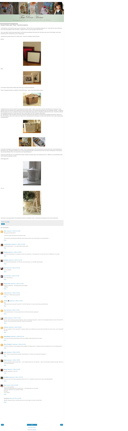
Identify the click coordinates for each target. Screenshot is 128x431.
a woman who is (7, 244)
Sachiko (6, 300)
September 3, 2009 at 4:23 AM (12, 275)
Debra (5, 360)
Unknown (6, 327)
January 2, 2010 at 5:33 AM (12, 385)
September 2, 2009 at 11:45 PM (15, 260)
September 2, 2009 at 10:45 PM (14, 252)
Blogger (34, 429)
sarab (5, 292)
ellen (5, 267)
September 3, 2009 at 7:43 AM (14, 317)
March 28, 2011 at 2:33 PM (15, 398)
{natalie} (6, 252)
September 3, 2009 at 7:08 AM (16, 300)
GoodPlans (6, 377)
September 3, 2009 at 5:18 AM (17, 283)
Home (32, 424)
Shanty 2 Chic (7, 283)
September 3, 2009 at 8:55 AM (15, 327)
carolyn (5, 317)
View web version (32, 427)
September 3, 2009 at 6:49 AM (13, 292)
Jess (5, 310)
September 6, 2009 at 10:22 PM (16, 377)
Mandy (5, 369)
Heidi (5, 231)
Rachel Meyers (7, 336)
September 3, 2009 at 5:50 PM (13, 352)
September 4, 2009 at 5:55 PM (13, 369)
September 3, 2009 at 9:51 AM (19, 344)
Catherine (6, 260)
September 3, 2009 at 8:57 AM (17, 336)
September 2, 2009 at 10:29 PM (18, 244)
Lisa (5, 275)
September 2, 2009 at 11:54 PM (13, 267)
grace (5, 352)
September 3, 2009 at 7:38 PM (13, 360)
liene (5, 385)
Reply (5, 240)
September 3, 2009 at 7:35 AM (12, 310)
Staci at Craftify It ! (8, 344)
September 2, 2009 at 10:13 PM (13, 231)
